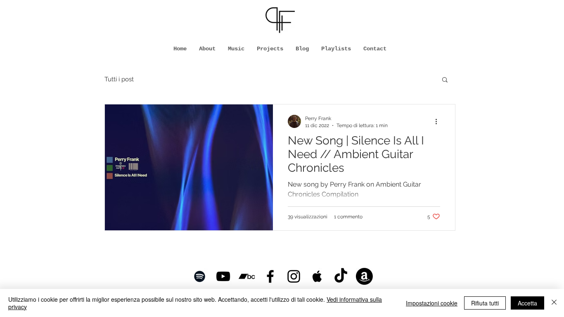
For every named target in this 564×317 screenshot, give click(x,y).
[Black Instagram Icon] (293, 276)
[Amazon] (364, 276)
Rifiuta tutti (485, 303)
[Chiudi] (554, 303)
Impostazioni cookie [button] (431, 303)
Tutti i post (119, 79)
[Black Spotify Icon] (199, 276)
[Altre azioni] (439, 121)
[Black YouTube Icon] (223, 276)
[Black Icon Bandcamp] (246, 276)
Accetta (527, 303)
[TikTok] (340, 276)
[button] (445, 80)
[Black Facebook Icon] (270, 276)
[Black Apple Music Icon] (317, 276)
